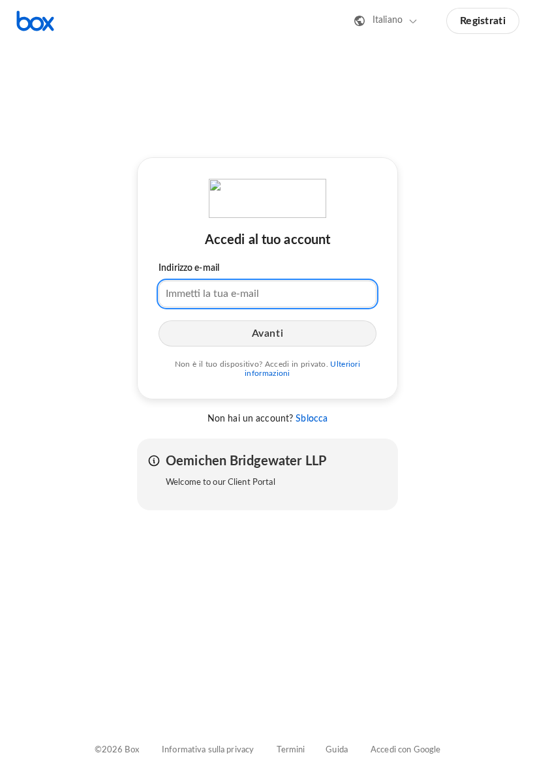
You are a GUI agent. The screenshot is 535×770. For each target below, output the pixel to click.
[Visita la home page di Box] (35, 20)
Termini (291, 750)
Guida (337, 750)
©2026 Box (117, 750)
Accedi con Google (405, 750)
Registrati (483, 21)
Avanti (267, 333)
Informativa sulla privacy (208, 750)
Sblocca (312, 419)
